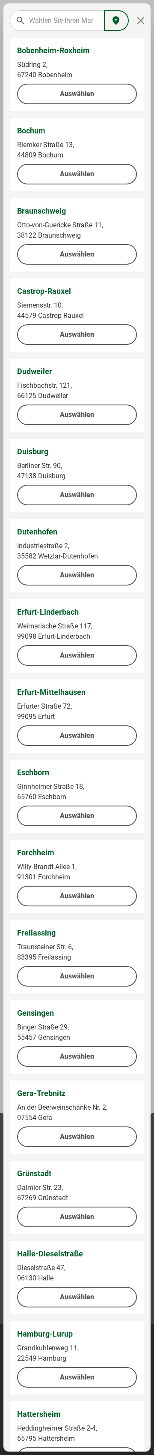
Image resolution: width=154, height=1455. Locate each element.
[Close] (141, 20)
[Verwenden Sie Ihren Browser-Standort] (116, 20)
